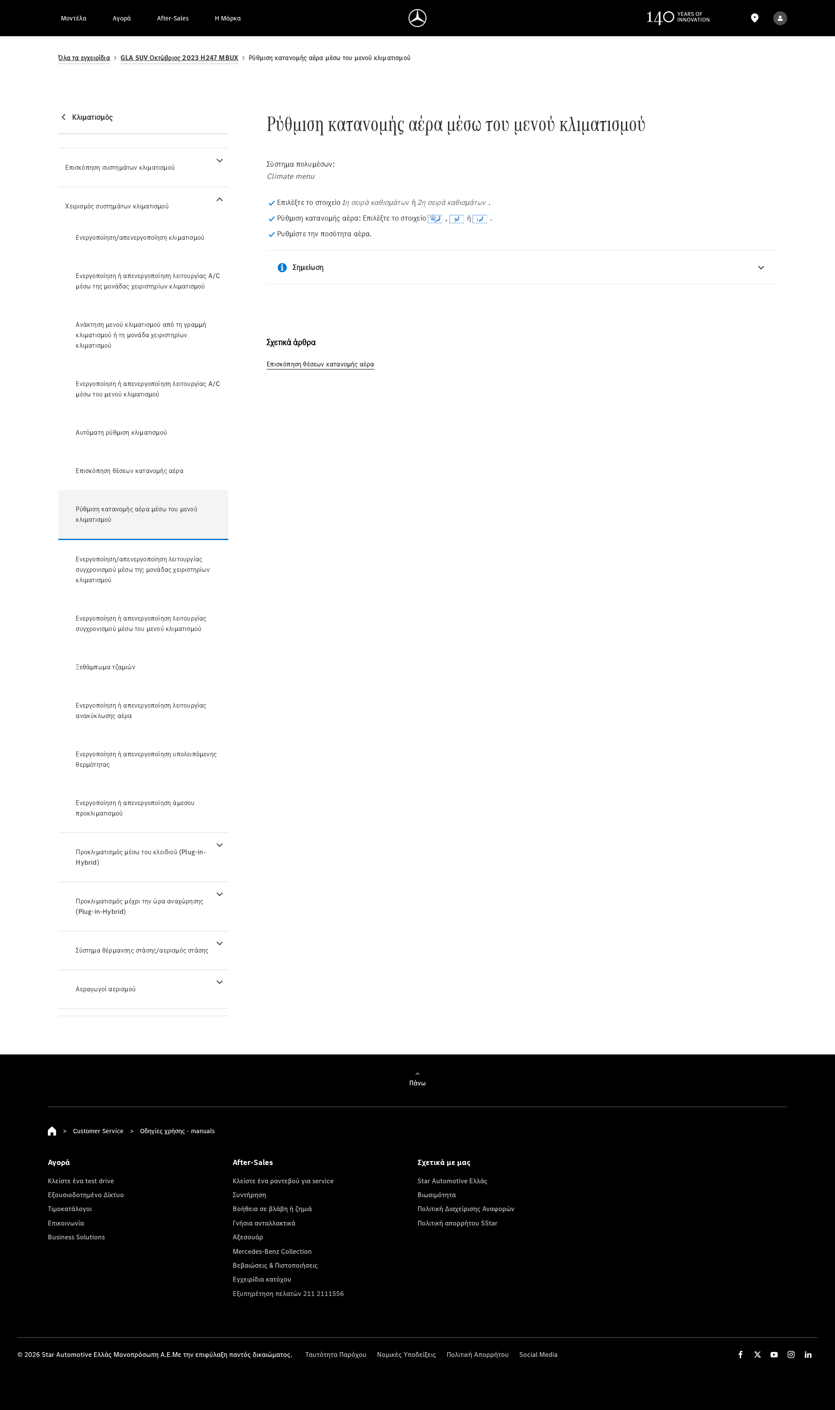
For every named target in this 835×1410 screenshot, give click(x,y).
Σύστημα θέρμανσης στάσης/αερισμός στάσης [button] (142, 950)
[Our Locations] (755, 18)
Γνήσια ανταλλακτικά (264, 1223)
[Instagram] (791, 1354)
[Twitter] (757, 1354)
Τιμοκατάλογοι (70, 1208)
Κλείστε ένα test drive (81, 1180)
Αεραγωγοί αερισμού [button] (106, 989)
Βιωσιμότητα (437, 1194)
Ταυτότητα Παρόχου (336, 1354)
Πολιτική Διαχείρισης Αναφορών (466, 1208)
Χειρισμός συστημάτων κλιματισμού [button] (116, 206)
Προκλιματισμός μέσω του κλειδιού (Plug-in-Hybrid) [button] (141, 857)
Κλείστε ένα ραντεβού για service (283, 1180)
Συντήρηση (249, 1194)
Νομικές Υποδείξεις (406, 1354)
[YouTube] (774, 1354)
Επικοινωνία (66, 1223)
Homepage (52, 1131)
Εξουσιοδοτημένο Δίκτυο (86, 1194)
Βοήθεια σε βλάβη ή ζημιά (272, 1208)
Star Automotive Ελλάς (453, 1180)
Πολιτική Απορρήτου (478, 1354)
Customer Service (98, 1131)
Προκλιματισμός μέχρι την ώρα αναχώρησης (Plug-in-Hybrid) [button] (139, 906)
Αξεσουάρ (248, 1236)
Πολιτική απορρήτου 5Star (458, 1223)
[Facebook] (740, 1354)
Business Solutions (76, 1236)
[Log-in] (780, 18)
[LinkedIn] (808, 1354)
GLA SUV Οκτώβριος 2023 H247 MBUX (179, 57)
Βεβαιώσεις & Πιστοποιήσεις (275, 1265)
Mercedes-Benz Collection (272, 1251)
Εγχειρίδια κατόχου (262, 1279)
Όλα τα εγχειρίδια (84, 57)
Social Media (538, 1354)
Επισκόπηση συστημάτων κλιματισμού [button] (120, 167)
